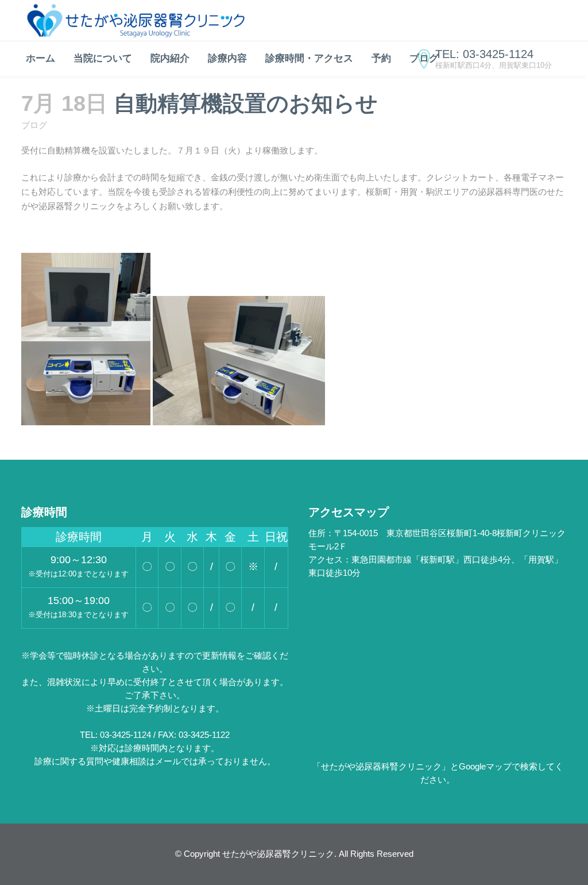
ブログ (34, 125)
